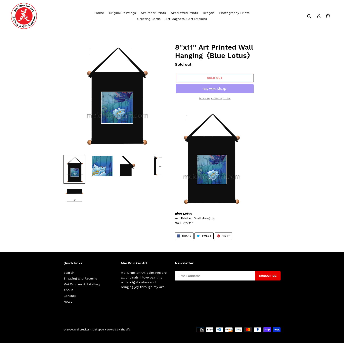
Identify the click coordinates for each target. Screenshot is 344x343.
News (68, 301)
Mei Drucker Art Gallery (82, 284)
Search (69, 273)
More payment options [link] (215, 98)
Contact (70, 296)
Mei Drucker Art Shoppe (89, 329)
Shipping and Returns (80, 278)
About (68, 290)
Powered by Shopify (117, 329)
